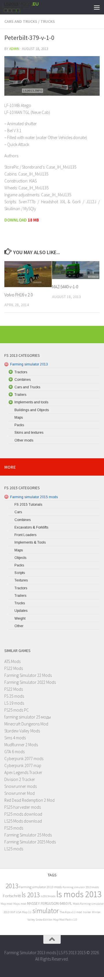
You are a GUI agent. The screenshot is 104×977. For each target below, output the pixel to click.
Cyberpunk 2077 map (22, 765)
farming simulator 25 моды (27, 717)
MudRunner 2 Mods (21, 744)
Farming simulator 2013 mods (40, 887)
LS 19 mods (14, 703)
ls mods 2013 (78, 894)
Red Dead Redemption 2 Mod (29, 800)
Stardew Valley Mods (22, 731)
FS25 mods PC (16, 710)
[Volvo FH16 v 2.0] (28, 274)
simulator (45, 910)
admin (14, 48)
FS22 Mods (13, 668)
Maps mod (19, 904)
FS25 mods (13, 828)
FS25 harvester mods (22, 807)
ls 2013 (31, 895)
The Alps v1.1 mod (71, 912)
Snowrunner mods (20, 786)
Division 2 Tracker (19, 779)
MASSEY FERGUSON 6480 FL (49, 903)
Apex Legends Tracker (23, 772)
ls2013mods (48, 896)
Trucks (47, 21)
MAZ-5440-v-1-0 (65, 286)
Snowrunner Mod (19, 793)
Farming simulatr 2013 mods (81, 887)
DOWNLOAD (15, 220)
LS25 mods (13, 849)
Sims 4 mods (15, 737)
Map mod (6, 904)
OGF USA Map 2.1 (20, 912)
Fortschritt (12, 895)
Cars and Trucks (20, 21)
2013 (11, 886)
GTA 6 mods (14, 751)
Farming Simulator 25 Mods (28, 835)
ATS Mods (12, 661)
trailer (87, 912)
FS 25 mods (14, 696)
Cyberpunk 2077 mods (23, 758)
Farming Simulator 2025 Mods (30, 842)
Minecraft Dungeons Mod (26, 724)
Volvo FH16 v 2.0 (18, 295)
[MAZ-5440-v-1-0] (75, 270)
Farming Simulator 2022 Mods (30, 682)
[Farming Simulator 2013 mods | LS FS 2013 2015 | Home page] (27, 7)
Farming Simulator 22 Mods (28, 675)
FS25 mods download (23, 814)
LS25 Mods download (23, 821)
